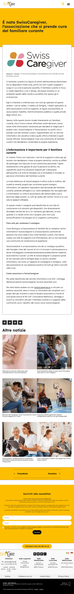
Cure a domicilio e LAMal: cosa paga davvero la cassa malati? (54, 459)
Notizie (16, 74)
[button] (68, 4)
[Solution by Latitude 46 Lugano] (58, 584)
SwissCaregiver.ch (42, 287)
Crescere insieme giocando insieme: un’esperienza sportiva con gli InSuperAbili (52, 415)
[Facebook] (34, 554)
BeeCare (9, 74)
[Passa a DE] (72, 553)
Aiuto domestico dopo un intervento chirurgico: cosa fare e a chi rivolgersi (53, 372)
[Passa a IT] (67, 553)
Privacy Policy (36, 527)
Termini (41, 589)
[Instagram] (45, 554)
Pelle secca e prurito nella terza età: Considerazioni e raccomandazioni (15, 372)
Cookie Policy (45, 576)
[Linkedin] (41, 554)
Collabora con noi (25, 576)
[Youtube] (38, 554)
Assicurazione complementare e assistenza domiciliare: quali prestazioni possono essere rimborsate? (18, 460)
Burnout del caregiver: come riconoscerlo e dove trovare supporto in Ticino (19, 415)
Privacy (36, 589)
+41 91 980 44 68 (10, 562)
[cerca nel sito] (63, 4)
